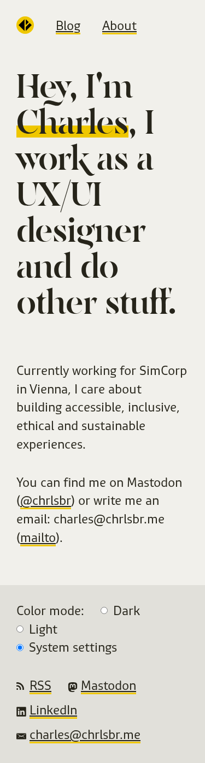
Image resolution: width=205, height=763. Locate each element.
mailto (38, 537)
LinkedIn (53, 709)
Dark (126, 610)
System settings (73, 647)
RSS (40, 685)
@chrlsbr (45, 500)
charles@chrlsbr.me (85, 734)
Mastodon (108, 685)
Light (43, 629)
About (119, 25)
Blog (68, 25)
